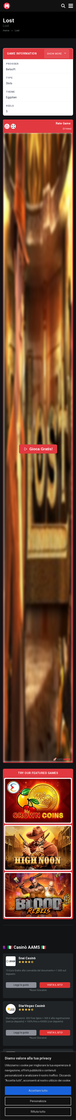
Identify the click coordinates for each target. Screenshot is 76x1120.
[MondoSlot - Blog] (7, 5)
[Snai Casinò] (11, 965)
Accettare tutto (38, 1090)
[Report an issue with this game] (7, 126)
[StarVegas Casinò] (11, 1013)
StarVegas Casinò (32, 1006)
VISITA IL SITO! (55, 985)
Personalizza (38, 1101)
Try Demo (38, 800)
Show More (55, 53)
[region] (38, 1086)
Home (6, 30)
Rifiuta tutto (38, 1111)
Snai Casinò (27, 958)
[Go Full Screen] (13, 126)
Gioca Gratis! (41, 449)
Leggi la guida (21, 985)
